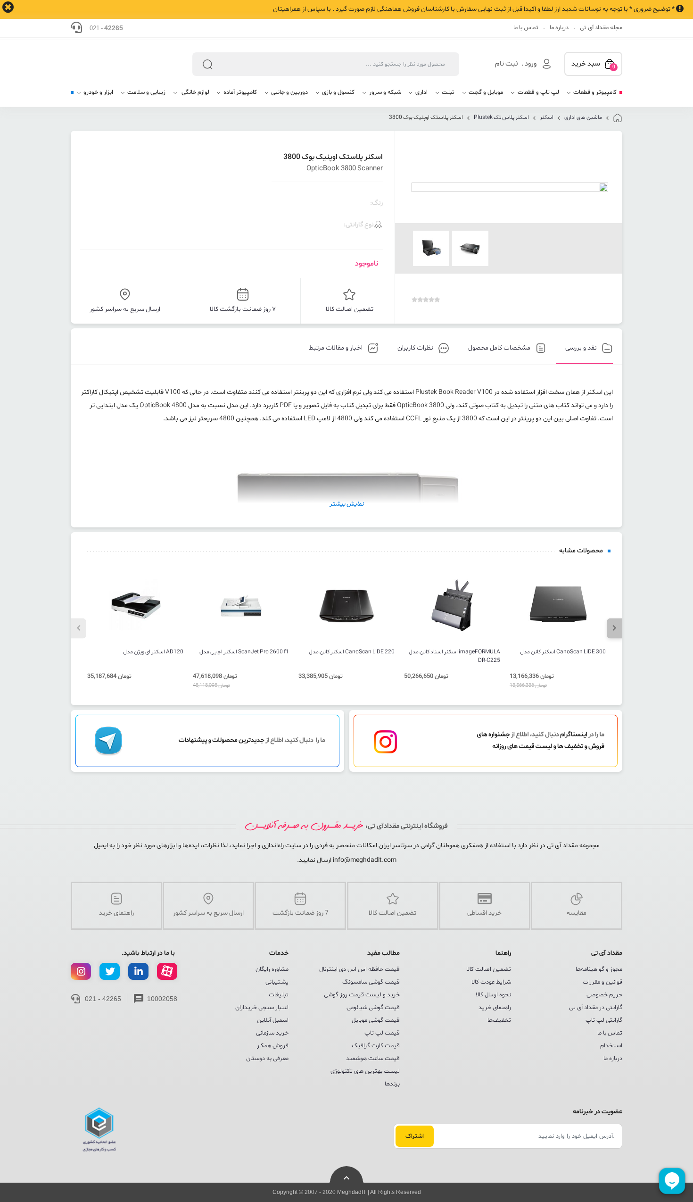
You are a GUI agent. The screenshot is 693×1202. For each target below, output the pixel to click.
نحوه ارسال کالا (493, 995)
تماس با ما (525, 28)
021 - (106, 28)
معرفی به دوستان (267, 1058)
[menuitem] (591, 96)
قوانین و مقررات (602, 982)
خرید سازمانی (272, 1033)
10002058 (162, 998)
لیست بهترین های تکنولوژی (365, 1071)
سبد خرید (593, 64)
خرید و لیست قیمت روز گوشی (362, 995)
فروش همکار (273, 1046)
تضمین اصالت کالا (488, 969)
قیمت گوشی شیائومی (373, 1007)
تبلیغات (279, 995)
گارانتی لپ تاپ (604, 1020)
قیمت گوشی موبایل (376, 1020)
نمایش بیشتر (346, 504)
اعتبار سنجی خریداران (262, 1007)
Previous (78, 628)
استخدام (611, 1046)
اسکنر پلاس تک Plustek (501, 117)
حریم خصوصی (604, 995)
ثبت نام (506, 64)
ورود (530, 64)
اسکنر (546, 117)
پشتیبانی (277, 982)
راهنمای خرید (494, 1007)
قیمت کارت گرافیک (376, 1046)
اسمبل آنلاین (273, 1020)
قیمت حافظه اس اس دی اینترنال (359, 969)
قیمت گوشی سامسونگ (371, 982)
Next (614, 628)
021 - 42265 (103, 998)
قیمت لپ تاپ (382, 1033)
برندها (392, 1084)
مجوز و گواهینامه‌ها (599, 969)
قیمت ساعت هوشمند (373, 1058)
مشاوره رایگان (272, 969)
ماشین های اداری (583, 117)
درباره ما (559, 28)
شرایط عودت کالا (491, 982)
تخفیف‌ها (499, 1020)
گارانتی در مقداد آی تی (595, 1007)
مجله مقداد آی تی (601, 28)
